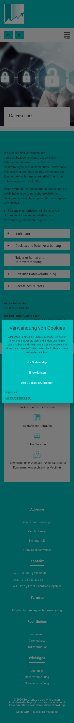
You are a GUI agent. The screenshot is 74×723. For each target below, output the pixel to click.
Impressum (12, 392)
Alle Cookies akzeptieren (37, 383)
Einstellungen (37, 372)
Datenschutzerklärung (18, 397)
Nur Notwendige (37, 362)
